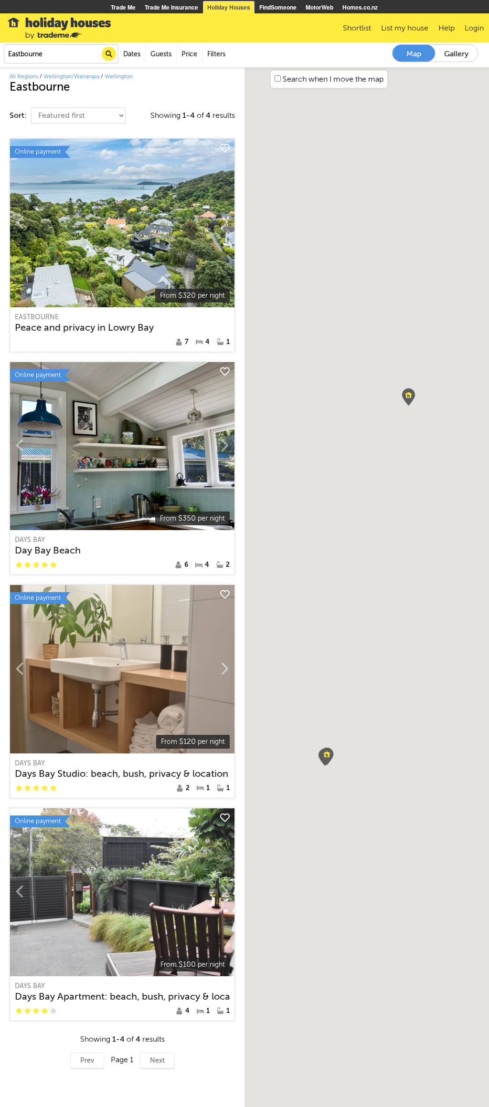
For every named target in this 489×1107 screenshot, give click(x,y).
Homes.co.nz (360, 7)
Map (414, 54)
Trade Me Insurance (171, 7)
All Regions (24, 76)
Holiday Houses (228, 7)
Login (474, 28)
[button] (408, 397)
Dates (131, 54)
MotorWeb (319, 7)
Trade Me (123, 7)
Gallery (456, 54)
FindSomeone (278, 7)
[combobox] (61, 53)
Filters (216, 54)
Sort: (19, 115)
